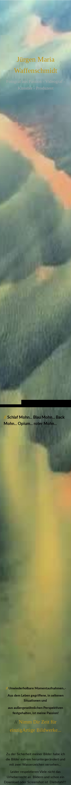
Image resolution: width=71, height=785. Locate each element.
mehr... (7, 664)
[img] (35, 210)
